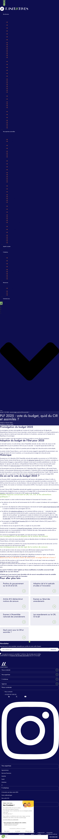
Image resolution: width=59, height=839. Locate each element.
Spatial (10, 173)
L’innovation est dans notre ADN (10, 792)
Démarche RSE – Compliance (16, 269)
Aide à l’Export (13, 70)
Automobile (12, 161)
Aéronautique (12, 167)
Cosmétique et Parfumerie (15, 195)
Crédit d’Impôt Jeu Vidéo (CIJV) (17, 43)
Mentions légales (33, 833)
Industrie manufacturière (15, 215)
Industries (7, 204)
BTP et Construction (14, 212)
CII (15, 526)
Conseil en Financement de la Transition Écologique (22, 96)
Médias (10, 291)
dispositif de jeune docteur (25, 528)
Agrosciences (8, 137)
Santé (5, 184)
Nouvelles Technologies (15, 226)
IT (3, 224)
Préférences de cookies (41, 833)
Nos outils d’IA (12, 264)
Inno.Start (11, 114)
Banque (11, 145)
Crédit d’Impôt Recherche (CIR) (17, 25)
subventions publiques (16, 511)
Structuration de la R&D (15, 67)
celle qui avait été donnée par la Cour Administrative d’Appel (36, 519)
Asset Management (13, 151)
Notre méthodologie (14, 261)
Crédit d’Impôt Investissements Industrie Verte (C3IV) (22, 34)
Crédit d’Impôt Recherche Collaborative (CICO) (21, 28)
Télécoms (11, 232)
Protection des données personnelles (19, 655)
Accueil (1, 412)
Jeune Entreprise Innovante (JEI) (17, 73)
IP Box (10, 37)
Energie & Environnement (15, 206)
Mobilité (6, 158)
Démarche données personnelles (23, 833)
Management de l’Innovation (16, 61)
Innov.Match (12, 64)
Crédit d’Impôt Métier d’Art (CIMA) (18, 76)
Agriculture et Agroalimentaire (16, 139)
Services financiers (10, 143)
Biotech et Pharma (13, 186)
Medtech (11, 192)
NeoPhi (11, 120)
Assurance (11, 148)
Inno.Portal (11, 117)
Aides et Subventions (14, 22)
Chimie (10, 209)
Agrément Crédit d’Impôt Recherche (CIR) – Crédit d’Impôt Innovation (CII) (28, 40)
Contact (1, 304)
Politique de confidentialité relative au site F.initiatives (8, 833)
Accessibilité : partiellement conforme (52, 833)
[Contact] (1, 303)
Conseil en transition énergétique (17, 99)
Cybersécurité (12, 229)
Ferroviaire (11, 164)
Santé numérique (13, 189)
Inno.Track (11, 111)
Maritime (11, 170)
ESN (10, 235)
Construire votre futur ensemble (17, 258)
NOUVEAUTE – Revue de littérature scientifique (21, 79)
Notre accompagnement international (18, 266)
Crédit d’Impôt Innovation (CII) (17, 31)
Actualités (11, 288)
